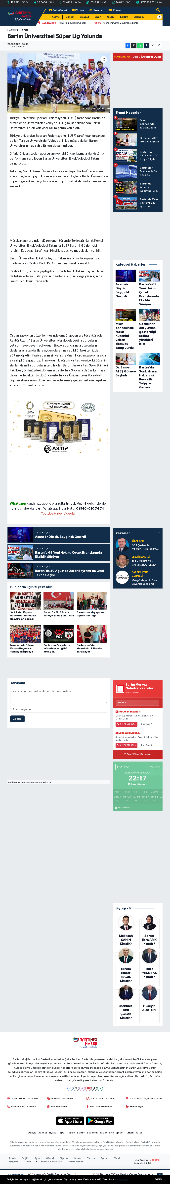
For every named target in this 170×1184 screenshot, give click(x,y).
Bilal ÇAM (138, 541)
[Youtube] (88, 1088)
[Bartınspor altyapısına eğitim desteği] (92, 601)
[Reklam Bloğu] (59, 426)
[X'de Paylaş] (133, 45)
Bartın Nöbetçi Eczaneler (25, 1098)
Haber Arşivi (136, 1106)
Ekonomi (139, 17)
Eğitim (124, 17)
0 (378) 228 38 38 (128, 745)
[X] (76, 1088)
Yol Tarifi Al (148, 724)
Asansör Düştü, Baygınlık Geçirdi (56, 1174)
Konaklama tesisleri (51, 1162)
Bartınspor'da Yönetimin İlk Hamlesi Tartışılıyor (90, 648)
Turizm (129, 1132)
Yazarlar (98, 10)
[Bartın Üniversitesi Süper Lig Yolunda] (58, 83)
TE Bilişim (153, 1160)
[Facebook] (70, 1088)
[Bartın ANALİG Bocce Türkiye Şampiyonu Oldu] (58, 601)
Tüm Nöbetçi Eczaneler (139, 754)
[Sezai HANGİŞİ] (122, 561)
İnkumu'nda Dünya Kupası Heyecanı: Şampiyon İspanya (22, 648)
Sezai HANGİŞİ (141, 557)
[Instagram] (82, 1088)
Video (80, 10)
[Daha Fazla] (146, 45)
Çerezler (122, 1179)
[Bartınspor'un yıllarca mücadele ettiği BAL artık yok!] (58, 633)
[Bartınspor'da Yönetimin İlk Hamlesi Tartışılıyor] (92, 633)
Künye (117, 10)
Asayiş (56, 17)
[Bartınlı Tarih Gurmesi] (122, 577)
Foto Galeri (60, 10)
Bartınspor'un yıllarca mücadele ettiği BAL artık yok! (56, 648)
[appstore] (70, 1120)
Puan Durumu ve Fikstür (23, 1106)
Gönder (17, 718)
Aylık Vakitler (124, 808)
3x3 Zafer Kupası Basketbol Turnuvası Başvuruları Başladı (23, 615)
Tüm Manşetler (59, 1106)
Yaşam (110, 17)
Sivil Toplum (116, 1132)
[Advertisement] (59, 215)
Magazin (13, 1162)
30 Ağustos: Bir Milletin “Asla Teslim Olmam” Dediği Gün (144, 547)
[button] (159, 17)
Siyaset (84, 17)
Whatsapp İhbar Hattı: (73, 508)
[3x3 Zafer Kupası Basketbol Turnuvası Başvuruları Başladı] (25, 601)
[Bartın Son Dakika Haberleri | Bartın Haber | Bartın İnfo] (19, 16)
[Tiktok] (94, 1088)
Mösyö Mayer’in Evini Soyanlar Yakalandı (145, 582)
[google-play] (100, 1120)
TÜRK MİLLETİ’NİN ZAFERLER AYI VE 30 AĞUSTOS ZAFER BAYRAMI (144, 563)
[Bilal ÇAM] (122, 544)
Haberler (12, 30)
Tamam (158, 1179)
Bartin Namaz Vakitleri (103, 1098)
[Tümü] (158, 533)
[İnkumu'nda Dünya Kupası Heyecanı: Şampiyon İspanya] (25, 633)
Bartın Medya (75, 1162)
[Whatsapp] (100, 1088)
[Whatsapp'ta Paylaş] (140, 45)
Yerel (138, 1132)
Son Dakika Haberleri (101, 1106)
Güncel (69, 17)
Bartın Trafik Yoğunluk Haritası (146, 1098)
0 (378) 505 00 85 (128, 724)
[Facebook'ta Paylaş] (128, 45)
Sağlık (103, 1132)
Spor (98, 17)
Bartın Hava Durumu (62, 1098)
